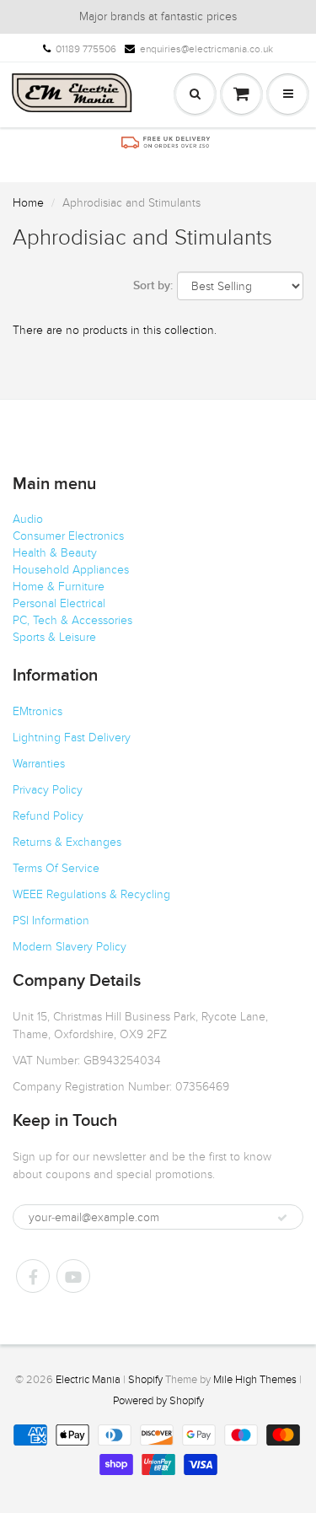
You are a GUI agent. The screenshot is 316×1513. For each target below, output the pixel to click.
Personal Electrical (59, 603)
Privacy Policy (48, 790)
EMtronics (37, 711)
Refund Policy (48, 816)
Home (28, 203)
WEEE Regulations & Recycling (91, 894)
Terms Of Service (56, 868)
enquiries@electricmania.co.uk (206, 49)
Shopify (145, 1379)
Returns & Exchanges (67, 842)
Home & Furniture (58, 586)
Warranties (39, 763)
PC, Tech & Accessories (72, 620)
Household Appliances (71, 570)
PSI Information (51, 920)
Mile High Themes (255, 1379)
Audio (28, 519)
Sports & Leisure (54, 637)
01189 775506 (86, 49)
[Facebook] (33, 1276)
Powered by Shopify (158, 1401)
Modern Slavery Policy (69, 947)
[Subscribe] (282, 1217)
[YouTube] (73, 1276)
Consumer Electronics (68, 536)
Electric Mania (88, 1379)
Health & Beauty (55, 553)
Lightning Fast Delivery (72, 737)
